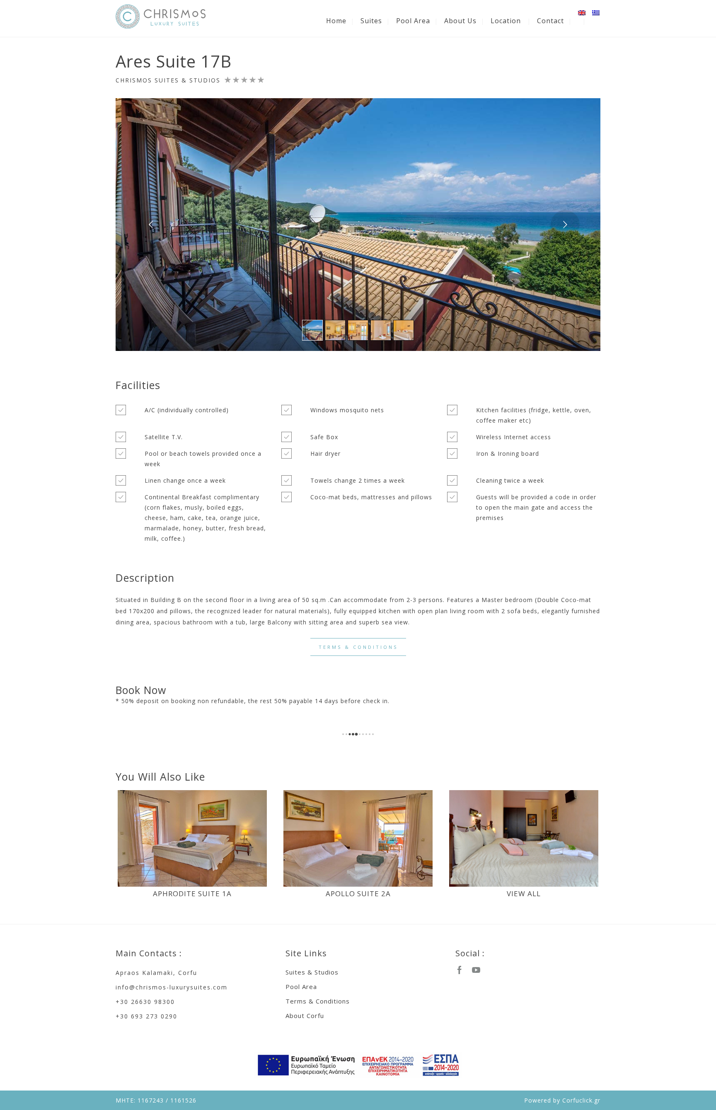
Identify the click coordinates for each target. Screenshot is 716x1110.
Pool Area (413, 20)
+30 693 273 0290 (146, 1016)
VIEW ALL (524, 893)
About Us (460, 20)
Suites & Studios (312, 972)
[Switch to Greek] (596, 12)
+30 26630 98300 (145, 1002)
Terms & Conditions (317, 1001)
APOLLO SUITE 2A (358, 893)
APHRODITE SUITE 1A (192, 893)
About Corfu (304, 1015)
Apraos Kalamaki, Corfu (156, 973)
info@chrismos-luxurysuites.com (171, 987)
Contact (550, 20)
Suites (371, 20)
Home (336, 20)
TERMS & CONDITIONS (358, 647)
